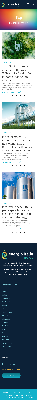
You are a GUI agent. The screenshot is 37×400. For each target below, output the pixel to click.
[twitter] (10, 364)
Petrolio (5, 336)
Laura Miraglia (8, 92)
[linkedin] (6, 364)
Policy (4, 292)
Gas (3, 333)
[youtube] (14, 364)
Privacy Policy (11, 397)
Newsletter (6, 347)
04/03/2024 (20, 92)
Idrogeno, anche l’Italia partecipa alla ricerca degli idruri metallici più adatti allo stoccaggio (17, 212)
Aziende (5, 316)
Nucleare (6, 340)
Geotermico (7, 302)
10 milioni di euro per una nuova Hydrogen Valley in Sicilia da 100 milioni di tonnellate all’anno (16, 73)
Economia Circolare (10, 285)
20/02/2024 (20, 162)
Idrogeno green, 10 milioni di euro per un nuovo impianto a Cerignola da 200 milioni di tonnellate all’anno (18, 143)
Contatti (30, 397)
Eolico (4, 295)
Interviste (6, 298)
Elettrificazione (8, 326)
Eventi (4, 329)
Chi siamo (21, 397)
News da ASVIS (8, 343)
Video (4, 305)
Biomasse (6, 319)
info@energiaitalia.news (11, 369)
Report (5, 323)
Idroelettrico (7, 312)
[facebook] (2, 364)
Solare (4, 288)
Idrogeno (6, 63)
